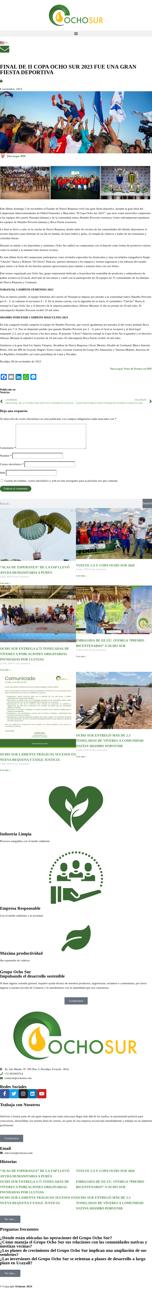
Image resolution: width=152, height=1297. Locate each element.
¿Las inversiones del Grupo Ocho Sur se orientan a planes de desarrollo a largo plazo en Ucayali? (73, 1260)
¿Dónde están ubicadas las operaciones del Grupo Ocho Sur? (56, 1237)
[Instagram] (23, 1093)
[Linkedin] (32, 1093)
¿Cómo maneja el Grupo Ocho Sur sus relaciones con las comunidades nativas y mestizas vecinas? (73, 1244)
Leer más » (5, 583)
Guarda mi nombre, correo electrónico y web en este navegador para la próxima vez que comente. (61, 480)
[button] (76, 33)
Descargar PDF (16, 156)
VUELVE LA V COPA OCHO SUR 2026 (105, 565)
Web (2, 472)
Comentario (8, 447)
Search (147, 503)
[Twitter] (14, 1093)
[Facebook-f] (4, 1093)
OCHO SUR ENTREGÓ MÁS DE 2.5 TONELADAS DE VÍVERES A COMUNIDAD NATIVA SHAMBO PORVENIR (109, 741)
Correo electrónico (12, 464)
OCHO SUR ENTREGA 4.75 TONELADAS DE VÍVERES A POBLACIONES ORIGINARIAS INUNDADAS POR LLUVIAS (34, 654)
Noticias (5, 392)
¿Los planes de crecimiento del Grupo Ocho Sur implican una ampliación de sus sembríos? (73, 1252)
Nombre (6, 455)
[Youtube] (41, 1093)
